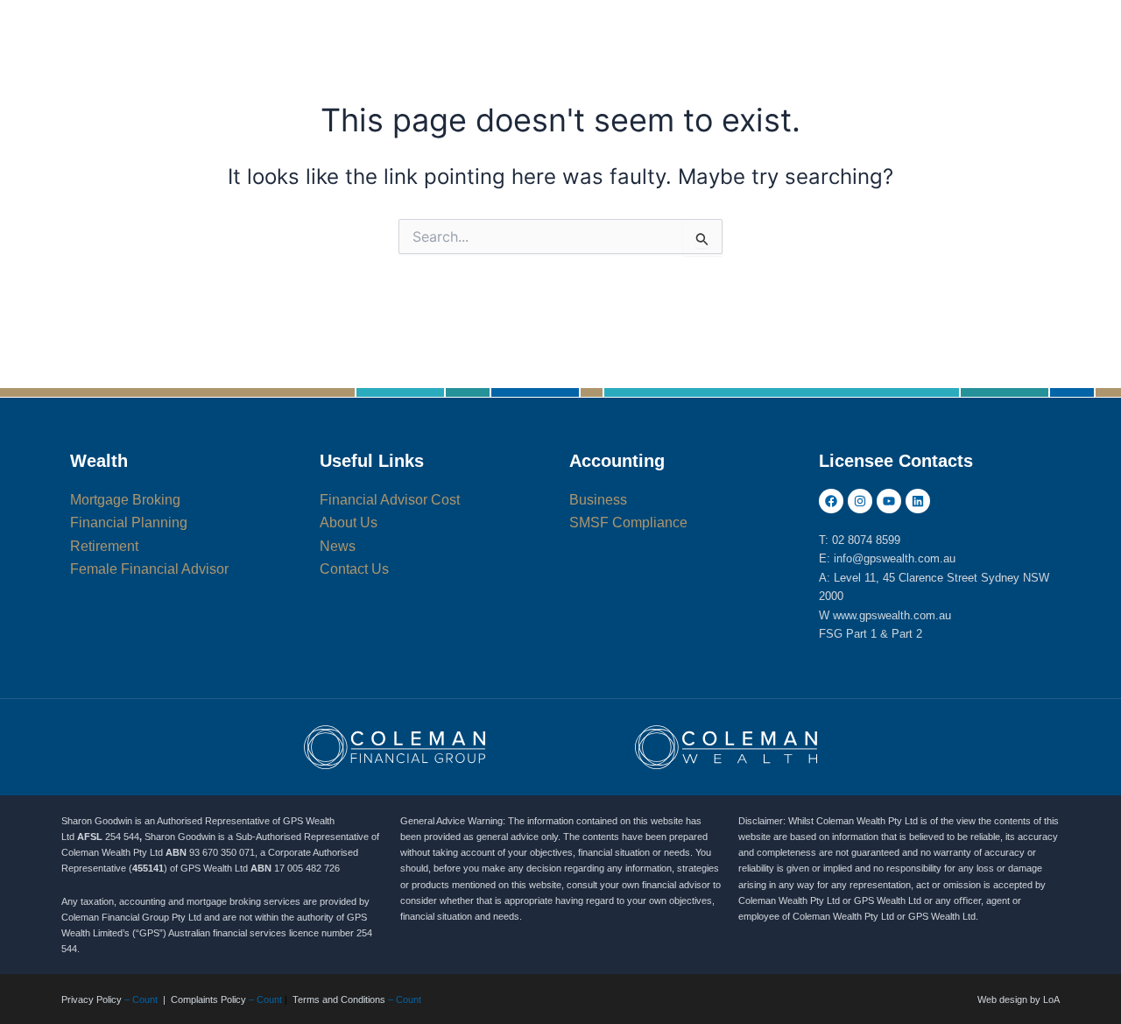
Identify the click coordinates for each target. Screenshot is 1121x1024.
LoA (1051, 999)
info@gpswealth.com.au (894, 558)
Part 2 (907, 633)
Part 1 (861, 633)
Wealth (99, 460)
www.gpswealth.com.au (892, 615)
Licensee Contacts (896, 460)
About (918, 52)
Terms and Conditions (339, 999)
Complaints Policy (208, 999)
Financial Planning (387, 52)
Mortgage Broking (772, 52)
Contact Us (358, 157)
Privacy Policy (91, 999)
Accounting (579, 52)
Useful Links (372, 460)
